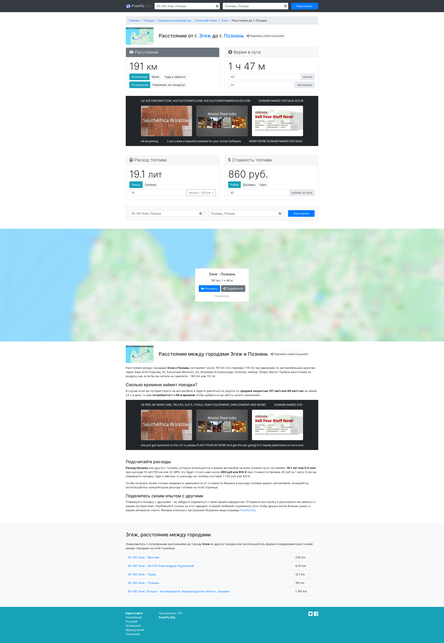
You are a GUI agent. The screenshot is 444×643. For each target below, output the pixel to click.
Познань (234, 36)
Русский (131, 621)
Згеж (224, 20)
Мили (155, 77)
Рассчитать (304, 6)
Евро (263, 184)
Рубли (234, 184)
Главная (134, 20)
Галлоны (150, 184)
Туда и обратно (175, 77)
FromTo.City (248, 510)
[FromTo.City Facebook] (316, 614)
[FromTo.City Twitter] (310, 614)
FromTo (141, 6)
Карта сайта (134, 613)
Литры (136, 184)
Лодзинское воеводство (174, 20)
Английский (134, 617)
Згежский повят (206, 20)
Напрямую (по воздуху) (168, 85)
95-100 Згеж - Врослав (143, 557)
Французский (135, 630)
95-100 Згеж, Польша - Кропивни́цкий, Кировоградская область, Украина (178, 591)
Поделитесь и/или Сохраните (266, 35)
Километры (139, 77)
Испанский (133, 625)
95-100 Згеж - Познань (143, 583)
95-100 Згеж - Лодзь (142, 574)
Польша (148, 20)
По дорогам (140, 85)
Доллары (249, 184)
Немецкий (133, 634)
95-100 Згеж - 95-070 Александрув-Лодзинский (161, 566)
